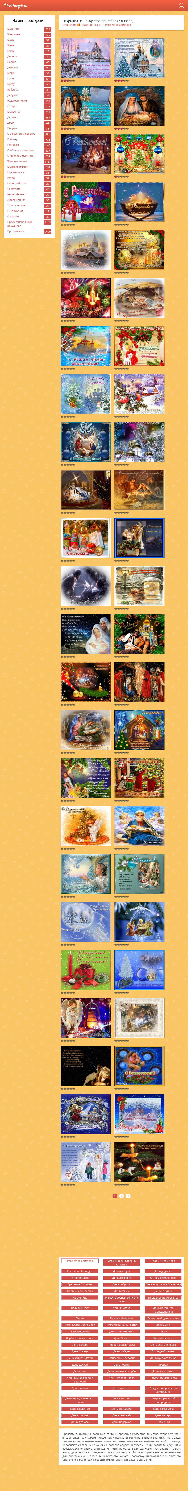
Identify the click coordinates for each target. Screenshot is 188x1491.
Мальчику (13, 111)
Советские (13, 189)
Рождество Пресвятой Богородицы (163, 1390)
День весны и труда (163, 1344)
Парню (11, 62)
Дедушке (12, 95)
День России (122, 1364)
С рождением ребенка (21, 133)
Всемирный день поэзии (163, 1318)
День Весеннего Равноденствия (163, 1309)
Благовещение (80, 1331)
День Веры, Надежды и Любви (80, 1400)
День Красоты (122, 1388)
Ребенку (12, 139)
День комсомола (163, 1408)
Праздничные (16, 231)
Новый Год (163, 1422)
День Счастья (121, 1308)
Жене (10, 45)
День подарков (121, 1422)
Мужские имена (17, 166)
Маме (11, 73)
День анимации (121, 1408)
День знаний (80, 1388)
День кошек (121, 1291)
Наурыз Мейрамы (121, 1318)
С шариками (15, 211)
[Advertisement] (121, 1228)
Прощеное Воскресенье (163, 1297)
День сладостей (80, 1408)
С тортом (13, 216)
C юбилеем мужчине (20, 155)
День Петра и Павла (121, 1378)
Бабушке (12, 89)
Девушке (12, 67)
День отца (79, 1371)
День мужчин (79, 1415)
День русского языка (163, 1358)
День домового (121, 1277)
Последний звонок (163, 1351)
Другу (11, 122)
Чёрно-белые (15, 194)
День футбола (80, 1422)
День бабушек (163, 1291)
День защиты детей (80, 1358)
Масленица (80, 1297)
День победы (121, 1351)
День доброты (122, 1284)
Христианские (16, 205)
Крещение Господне (80, 1271)
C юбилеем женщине (20, 150)
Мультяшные (15, 172)
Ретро (11, 178)
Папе (10, 78)
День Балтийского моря (80, 1325)
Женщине (13, 34)
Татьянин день (79, 1277)
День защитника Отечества (163, 1284)
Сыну (10, 51)
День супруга (121, 1271)
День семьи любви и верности (80, 1379)
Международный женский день (121, 1299)
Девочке (12, 117)
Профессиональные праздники (19, 223)
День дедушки (163, 1271)
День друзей (80, 1364)
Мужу (10, 40)
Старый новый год (163, 1261)
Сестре (11, 106)
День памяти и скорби (121, 1371)
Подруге (12, 128)
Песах (163, 1331)
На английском (16, 183)
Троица (163, 1364)
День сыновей (122, 1415)
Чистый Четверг (163, 1338)
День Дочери (80, 1344)
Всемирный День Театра (121, 1325)
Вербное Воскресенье (80, 1338)
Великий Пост (80, 1308)
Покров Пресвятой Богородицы (163, 1400)
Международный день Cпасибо (121, 1262)
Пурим (80, 1318)
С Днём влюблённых (163, 1277)
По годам (13, 144)
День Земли (121, 1338)
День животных (121, 1398)
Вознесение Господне (121, 1358)
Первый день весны (80, 1291)
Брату (11, 84)
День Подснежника (121, 1331)
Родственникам (17, 100)
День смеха (163, 1325)
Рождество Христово (80, 1261)
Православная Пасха (122, 1344)
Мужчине (13, 29)
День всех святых (163, 1371)
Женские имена (17, 161)
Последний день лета (163, 1378)
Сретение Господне (80, 1284)
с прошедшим (16, 200)
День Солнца (80, 1351)
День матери (163, 1415)
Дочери (12, 56)
